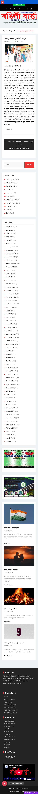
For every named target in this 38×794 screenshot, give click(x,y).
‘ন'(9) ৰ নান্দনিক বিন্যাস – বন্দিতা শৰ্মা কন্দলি (14, 643)
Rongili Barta (20, 41)
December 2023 (11, 334)
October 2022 (10, 381)
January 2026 (10, 250)
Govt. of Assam (10, 699)
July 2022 (9, 391)
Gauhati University (11, 705)
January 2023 (10, 371)
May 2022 (9, 398)
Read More (7, 543)
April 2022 (9, 401)
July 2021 (9, 431)
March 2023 (9, 364)
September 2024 (11, 304)
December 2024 (11, 294)
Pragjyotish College (11, 712)
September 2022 (11, 384)
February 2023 (10, 367)
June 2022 (9, 394)
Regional (9, 129)
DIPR (6, 697)
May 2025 (9, 277)
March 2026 (9, 243)
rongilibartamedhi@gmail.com (12, 683)
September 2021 (11, 424)
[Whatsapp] (27, 9)
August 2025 (10, 267)
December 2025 (11, 253)
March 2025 (9, 284)
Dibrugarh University (11, 710)
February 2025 (10, 287)
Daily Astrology (10, 179)
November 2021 (11, 418)
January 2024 (10, 331)
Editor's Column (11, 183)
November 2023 (11, 337)
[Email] (31, 9)
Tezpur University (10, 707)
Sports (8, 213)
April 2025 (9, 280)
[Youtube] (15, 9)
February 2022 (10, 408)
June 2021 (9, 435)
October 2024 (10, 300)
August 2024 (10, 307)
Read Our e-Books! (31, 792)
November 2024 (11, 297)
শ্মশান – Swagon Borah (11, 609)
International (10, 193)
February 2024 (10, 327)
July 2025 (9, 270)
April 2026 (9, 240)
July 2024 (9, 310)
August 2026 (10, 227)
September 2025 (11, 263)
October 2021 (10, 421)
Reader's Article (11, 199)
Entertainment (10, 186)
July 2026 (9, 230)
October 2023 (10, 341)
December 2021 (11, 414)
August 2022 (10, 388)
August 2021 (10, 428)
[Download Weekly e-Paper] (4, 783)
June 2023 (9, 354)
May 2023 (9, 357)
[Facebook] (7, 9)
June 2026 (9, 233)
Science (8, 210)
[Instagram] (19, 9)
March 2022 (9, 404)
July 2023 (9, 351)
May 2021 (9, 438)
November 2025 (11, 257)
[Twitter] (11, 9)
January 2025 (10, 290)
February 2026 (10, 247)
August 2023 (10, 347)
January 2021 (10, 441)
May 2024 (9, 317)
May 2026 (9, 237)
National (8, 196)
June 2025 (9, 274)
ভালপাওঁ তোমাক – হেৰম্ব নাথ (11, 570)
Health (8, 189)
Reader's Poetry (11, 203)
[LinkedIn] (23, 9)
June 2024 (9, 314)
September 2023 (11, 344)
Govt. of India (9, 702)
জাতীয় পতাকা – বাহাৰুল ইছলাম (11, 528)
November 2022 (11, 378)
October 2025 (10, 260)
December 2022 (11, 374)
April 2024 (9, 321)
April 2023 (9, 361)
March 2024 (9, 324)
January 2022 (10, 411)
